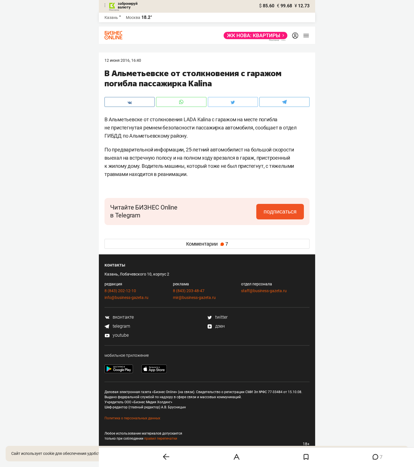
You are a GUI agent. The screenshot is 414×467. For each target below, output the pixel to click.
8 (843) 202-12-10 (120, 290)
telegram (121, 326)
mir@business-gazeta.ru (194, 297)
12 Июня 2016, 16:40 (122, 60)
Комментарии (207, 244)
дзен (219, 326)
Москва (133, 17)
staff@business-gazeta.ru (264, 290)
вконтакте (123, 317)
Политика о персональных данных (132, 418)
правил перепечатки (160, 438)
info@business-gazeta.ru (126, 297)
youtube (120, 335)
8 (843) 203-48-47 (188, 290)
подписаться (280, 211)
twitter (221, 317)
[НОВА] (254, 35)
